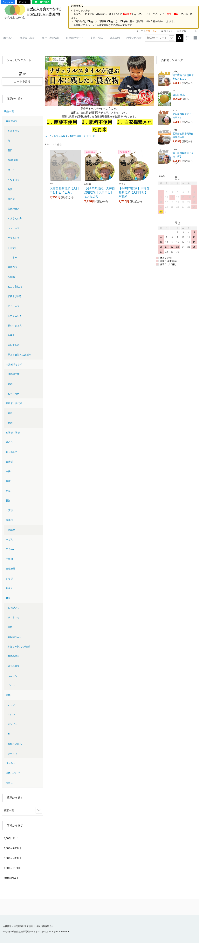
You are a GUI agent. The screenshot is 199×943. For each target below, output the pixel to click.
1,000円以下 (10, 838)
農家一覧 (9, 810)
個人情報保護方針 (45, 926)
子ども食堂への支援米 (19, 354)
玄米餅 (9, 461)
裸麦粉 (11, 529)
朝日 (10, 150)
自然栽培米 (11, 121)
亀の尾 (11, 199)
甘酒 (8, 500)
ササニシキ (13, 238)
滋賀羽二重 (13, 374)
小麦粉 (9, 510)
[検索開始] (179, 38)
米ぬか (9, 442)
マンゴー (12, 724)
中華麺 (9, 559)
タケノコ (12, 753)
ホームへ (8, 37)
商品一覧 (9, 111)
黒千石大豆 (13, 666)
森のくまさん (15, 325)
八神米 (11, 335)
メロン (11, 685)
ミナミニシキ (15, 315)
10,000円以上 (11, 877)
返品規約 (115, 37)
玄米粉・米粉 (13, 432)
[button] (175, 72)
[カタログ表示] (195, 38)
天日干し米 (13, 345)
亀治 (10, 189)
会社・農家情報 (50, 37)
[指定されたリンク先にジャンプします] (99, 81)
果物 (8, 695)
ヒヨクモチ (13, 393)
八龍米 (11, 276)
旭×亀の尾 (13, 160)
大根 (10, 627)
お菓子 (9, 588)
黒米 (10, 422)
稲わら (9, 782)
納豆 (8, 490)
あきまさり (13, 131)
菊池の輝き (13, 208)
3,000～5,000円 (12, 858)
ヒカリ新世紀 (15, 286)
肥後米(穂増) (14, 296)
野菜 (8, 598)
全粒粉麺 (10, 568)
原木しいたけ (13, 773)
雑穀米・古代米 (14, 403)
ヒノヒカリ (13, 306)
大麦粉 (9, 520)
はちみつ (10, 763)
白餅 (8, 471)
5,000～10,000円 (13, 868)
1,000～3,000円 (12, 848)
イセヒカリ (13, 179)
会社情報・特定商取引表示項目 (18, 926)
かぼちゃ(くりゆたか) (19, 646)
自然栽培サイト (75, 37)
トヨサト (12, 247)
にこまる (12, 257)
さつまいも (13, 617)
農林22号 (12, 267)
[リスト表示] (187, 38)
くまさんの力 (15, 218)
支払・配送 (96, 37)
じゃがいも (13, 607)
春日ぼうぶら (15, 636)
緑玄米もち (11, 452)
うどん (9, 539)
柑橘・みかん (15, 743)
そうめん (10, 549)
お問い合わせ (133, 37)
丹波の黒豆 (13, 656)
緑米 (10, 383)
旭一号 (11, 169)
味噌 (8, 481)
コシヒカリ (13, 228)
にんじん (12, 675)
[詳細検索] (171, 37)
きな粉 (9, 578)
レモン (11, 705)
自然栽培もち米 (14, 364)
